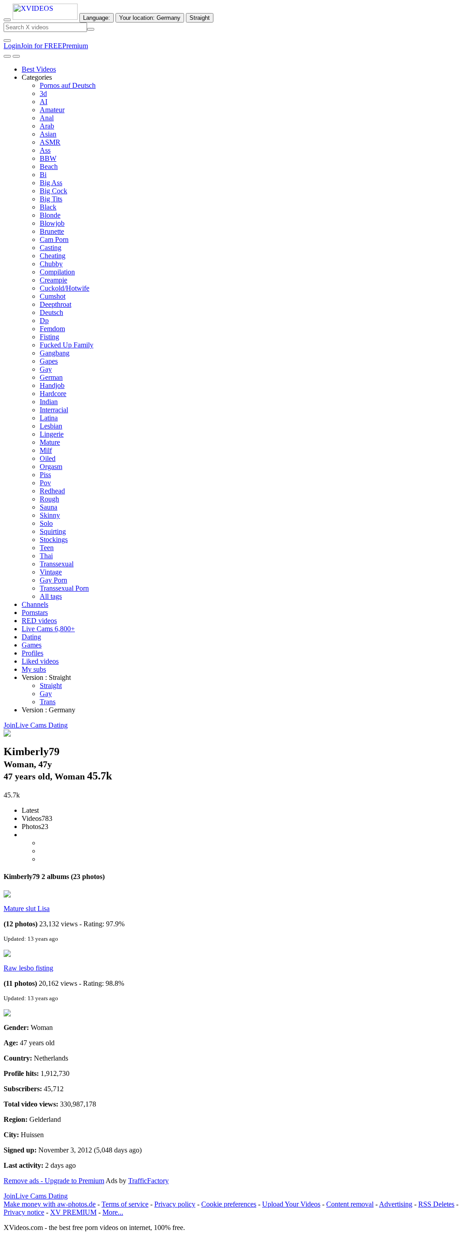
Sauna (48, 507)
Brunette (52, 231)
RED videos (39, 620)
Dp (44, 320)
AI (43, 101)
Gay (46, 369)
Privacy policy (174, 1204)
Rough (49, 499)
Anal (47, 118)
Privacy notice (24, 1212)
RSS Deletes (436, 1204)
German (51, 377)
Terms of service (125, 1204)
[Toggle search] (7, 19)
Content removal (350, 1204)
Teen (47, 547)
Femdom (52, 329)
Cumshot (52, 296)
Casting (50, 247)
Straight (51, 685)
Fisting (49, 337)
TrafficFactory (148, 1180)
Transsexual (57, 564)
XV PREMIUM (73, 1212)
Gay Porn (53, 580)
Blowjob (52, 223)
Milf (46, 450)
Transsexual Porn (64, 588)
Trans (47, 702)
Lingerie (52, 434)
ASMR (50, 142)
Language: (96, 17)
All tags (51, 596)
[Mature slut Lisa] (7, 895)
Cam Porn (54, 239)
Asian (48, 134)
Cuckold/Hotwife (64, 288)
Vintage (51, 572)
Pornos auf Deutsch (68, 85)
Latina (49, 418)
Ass (45, 150)
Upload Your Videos (291, 1204)
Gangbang (54, 353)
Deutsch (51, 312)
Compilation (57, 272)
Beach (49, 166)
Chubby (51, 264)
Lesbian (51, 426)
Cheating (52, 256)
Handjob (52, 385)
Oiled (47, 458)
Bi (43, 174)
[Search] (90, 29)
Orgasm (51, 466)
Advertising (395, 1204)
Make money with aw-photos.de (50, 1204)
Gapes (49, 361)
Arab (47, 126)
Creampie (53, 280)
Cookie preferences (228, 1204)
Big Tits (51, 199)
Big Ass (51, 183)
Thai (46, 556)
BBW (48, 158)
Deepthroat (55, 304)
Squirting (53, 531)
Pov (45, 483)
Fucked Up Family (66, 345)
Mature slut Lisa (27, 908)
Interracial (54, 410)
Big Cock (53, 191)
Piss (45, 474)
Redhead (52, 491)
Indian (49, 401)
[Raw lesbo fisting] (7, 954)
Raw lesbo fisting (28, 968)
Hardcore (53, 393)
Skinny (50, 515)
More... (112, 1212)
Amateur (52, 110)
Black (48, 207)
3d (43, 93)
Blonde (50, 215)
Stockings (54, 539)
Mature (50, 442)
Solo (46, 523)
